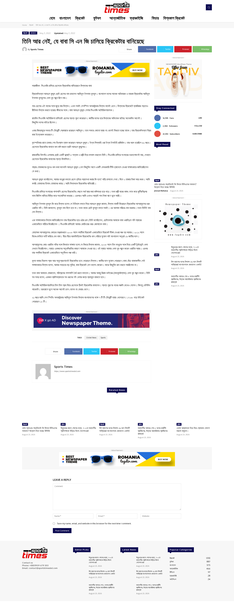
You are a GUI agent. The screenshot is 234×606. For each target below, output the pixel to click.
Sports (103, 337)
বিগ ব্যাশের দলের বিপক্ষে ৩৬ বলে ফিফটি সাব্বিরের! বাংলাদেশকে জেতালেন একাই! (186, 263)
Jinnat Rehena (161, 191)
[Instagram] (191, 7)
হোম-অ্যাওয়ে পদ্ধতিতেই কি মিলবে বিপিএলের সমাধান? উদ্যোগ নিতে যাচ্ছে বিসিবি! (175, 186)
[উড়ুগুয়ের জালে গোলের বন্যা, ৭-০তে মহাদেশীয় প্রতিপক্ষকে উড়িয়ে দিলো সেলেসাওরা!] (161, 251)
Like (200, 118)
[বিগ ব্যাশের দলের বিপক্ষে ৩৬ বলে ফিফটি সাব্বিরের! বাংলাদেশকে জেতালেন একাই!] (161, 266)
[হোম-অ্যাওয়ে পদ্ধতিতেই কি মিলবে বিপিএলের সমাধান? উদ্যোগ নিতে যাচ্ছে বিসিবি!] (178, 164)
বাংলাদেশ (33, 33)
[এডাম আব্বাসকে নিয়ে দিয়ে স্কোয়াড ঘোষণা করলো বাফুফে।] (194, 409)
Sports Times (36, 49)
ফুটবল (156, 255)
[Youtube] (200, 7)
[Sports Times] (117, 7)
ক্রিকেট (31, 25)
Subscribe (197, 134)
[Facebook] (187, 7)
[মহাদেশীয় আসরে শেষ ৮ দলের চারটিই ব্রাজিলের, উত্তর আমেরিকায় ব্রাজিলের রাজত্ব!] (161, 280)
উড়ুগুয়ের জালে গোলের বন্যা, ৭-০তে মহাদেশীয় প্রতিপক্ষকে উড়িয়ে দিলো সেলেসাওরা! (185, 250)
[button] (209, 7)
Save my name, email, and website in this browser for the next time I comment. (94, 523)
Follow (198, 126)
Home (24, 25)
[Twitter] (196, 7)
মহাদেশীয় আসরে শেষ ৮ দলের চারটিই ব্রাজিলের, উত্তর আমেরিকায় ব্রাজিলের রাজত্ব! (186, 279)
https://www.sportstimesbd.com (67, 371)
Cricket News (91, 337)
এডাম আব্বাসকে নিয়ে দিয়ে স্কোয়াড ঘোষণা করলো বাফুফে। (193, 429)
